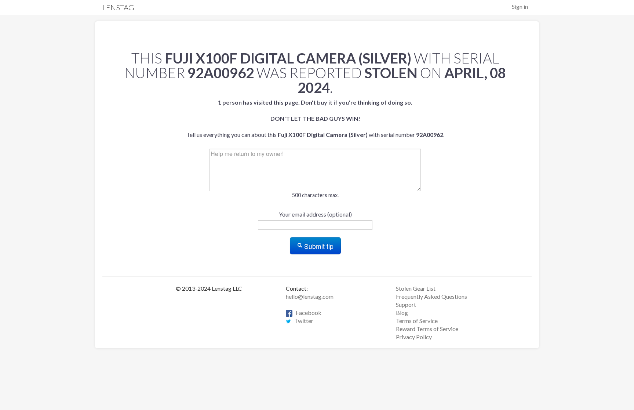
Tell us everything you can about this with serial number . (315, 118)
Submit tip (318, 246)
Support (406, 304)
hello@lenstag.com (310, 296)
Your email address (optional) (315, 214)
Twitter (302, 320)
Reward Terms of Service (427, 328)
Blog (402, 312)
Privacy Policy (414, 336)
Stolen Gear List (416, 288)
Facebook (306, 312)
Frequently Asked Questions (431, 296)
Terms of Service (417, 320)
